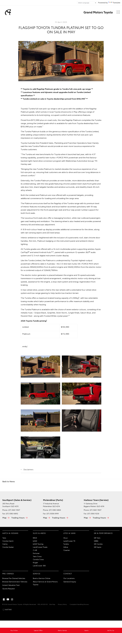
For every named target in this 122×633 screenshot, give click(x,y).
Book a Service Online (41, 578)
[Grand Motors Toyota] (7, 12)
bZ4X (35, 541)
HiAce (65, 547)
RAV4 (35, 538)
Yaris (4, 538)
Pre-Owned (8, 573)
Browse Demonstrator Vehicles (14, 581)
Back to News (8, 481)
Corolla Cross (38, 559)
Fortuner (36, 553)
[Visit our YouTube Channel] (8, 599)
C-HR (35, 550)
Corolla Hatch (7, 541)
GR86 (96, 541)
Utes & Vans (69, 533)
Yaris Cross (37, 556)
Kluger (35, 562)
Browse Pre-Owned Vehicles (13, 578)
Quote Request (8, 588)
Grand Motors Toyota (98, 12)
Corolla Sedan (8, 547)
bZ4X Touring (38, 544)
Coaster (66, 550)
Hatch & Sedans (10, 533)
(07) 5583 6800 (55, 510)
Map (4, 517)
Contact (67, 573)
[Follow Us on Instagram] (12, 599)
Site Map (52, 604)
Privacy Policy (62, 604)
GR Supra (97, 547)
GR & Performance (103, 533)
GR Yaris (97, 538)
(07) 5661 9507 (14, 510)
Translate (116, 2)
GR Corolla (98, 544)
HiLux (65, 538)
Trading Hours (18, 517)
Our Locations (69, 578)
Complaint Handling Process (79, 604)
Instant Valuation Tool (11, 585)
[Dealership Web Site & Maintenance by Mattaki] (7, 609)
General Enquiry (69, 581)
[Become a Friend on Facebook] (4, 599)
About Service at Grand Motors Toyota (45, 583)
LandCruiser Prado (40, 547)
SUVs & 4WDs (39, 533)
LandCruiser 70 (69, 541)
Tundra (66, 544)
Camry (5, 544)
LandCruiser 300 (39, 565)
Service (37, 573)
